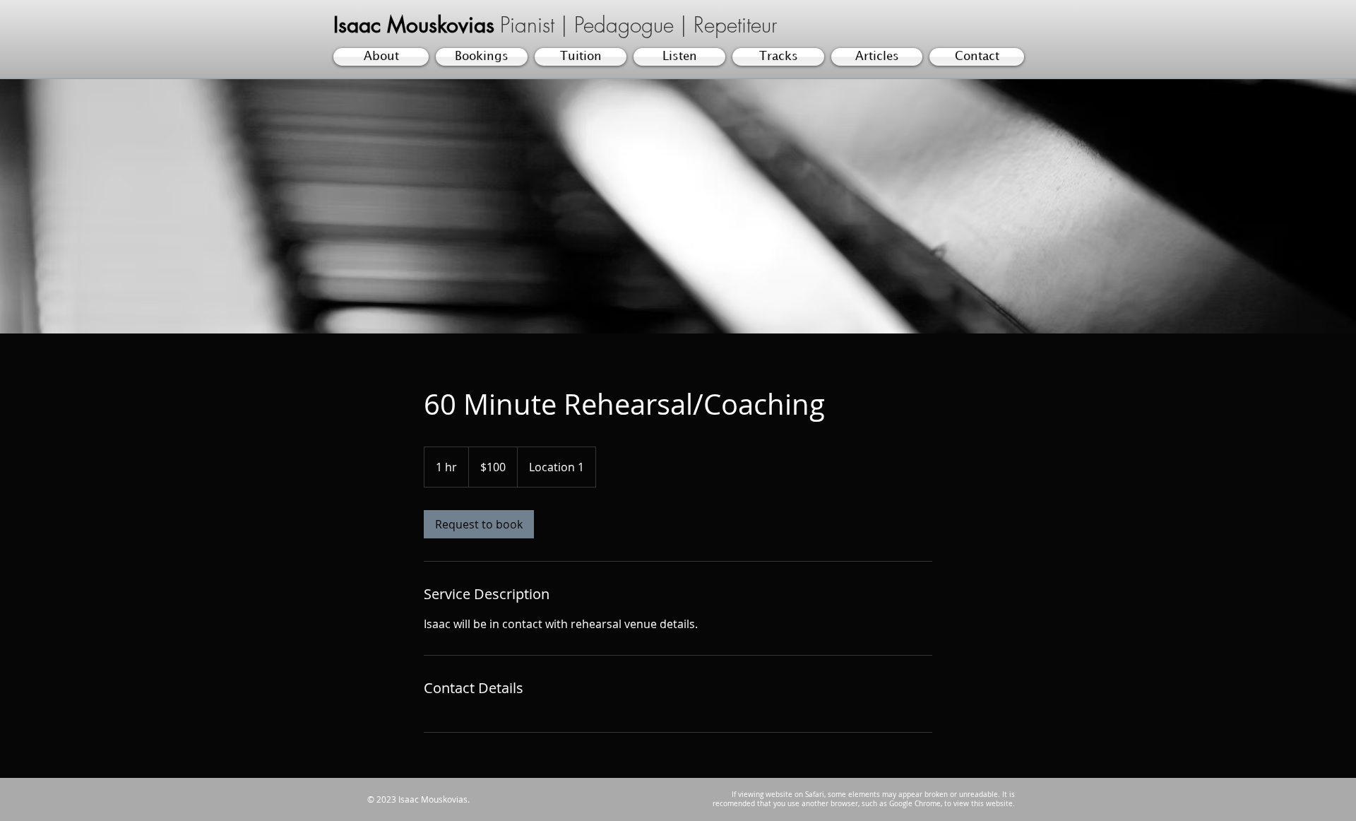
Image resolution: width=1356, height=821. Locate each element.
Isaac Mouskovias (413, 25)
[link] (479, 524)
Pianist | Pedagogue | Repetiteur (638, 25)
